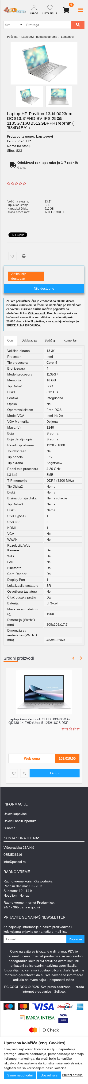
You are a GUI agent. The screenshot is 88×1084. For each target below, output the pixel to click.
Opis (10, 340)
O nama (9, 828)
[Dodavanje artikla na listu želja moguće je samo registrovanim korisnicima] (12, 256)
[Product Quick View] (24, 773)
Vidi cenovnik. (37, 313)
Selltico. (60, 991)
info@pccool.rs (15, 862)
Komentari (70, 340)
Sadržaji (50, 340)
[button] (80, 10)
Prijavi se (75, 939)
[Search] (77, 25)
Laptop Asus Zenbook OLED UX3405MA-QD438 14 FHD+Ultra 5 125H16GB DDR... (39, 721)
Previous (73, 658)
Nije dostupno (44, 288)
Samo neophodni (20, 1075)
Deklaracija (29, 340)
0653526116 (13, 854)
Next (80, 658)
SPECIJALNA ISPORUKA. (23, 325)
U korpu (55, 773)
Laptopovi (67, 36)
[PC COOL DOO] (15, 10)
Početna (12, 36)
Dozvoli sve (49, 1075)
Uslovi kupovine (15, 814)
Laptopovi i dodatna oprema (39, 36)
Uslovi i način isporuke (20, 821)
